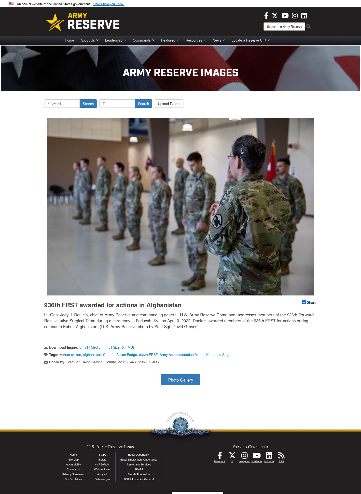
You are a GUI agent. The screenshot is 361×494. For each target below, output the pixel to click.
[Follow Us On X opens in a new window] (232, 457)
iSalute (102, 459)
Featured (168, 40)
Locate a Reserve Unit (249, 40)
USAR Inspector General (139, 479)
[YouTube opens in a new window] (285, 15)
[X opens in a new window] (275, 15)
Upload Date (168, 103)
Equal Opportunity (139, 454)
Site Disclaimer (73, 479)
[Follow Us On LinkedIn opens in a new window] (269, 457)
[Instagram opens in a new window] (295, 15)
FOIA (102, 454)
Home (69, 40)
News (217, 40)
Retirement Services (139, 464)
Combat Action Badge (120, 354)
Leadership (114, 40)
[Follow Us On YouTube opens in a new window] (256, 457)
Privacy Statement (73, 474)
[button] (111, 4)
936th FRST (148, 354)
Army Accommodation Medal (182, 354)
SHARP (138, 469)
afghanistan (92, 354)
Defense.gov (102, 479)
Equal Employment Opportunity (138, 459)
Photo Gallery (180, 380)
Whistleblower (102, 469)
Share (311, 302)
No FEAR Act (102, 464)
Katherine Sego (218, 354)
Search (88, 103)
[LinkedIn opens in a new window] (304, 15)
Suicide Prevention (139, 474)
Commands (142, 40)
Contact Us (73, 469)
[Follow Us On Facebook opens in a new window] (220, 457)
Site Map (73, 459)
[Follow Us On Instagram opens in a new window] (244, 457)
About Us (88, 40)
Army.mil (102, 474)
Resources (194, 40)
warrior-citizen (70, 354)
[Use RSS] (281, 457)
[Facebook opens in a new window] (266, 15)
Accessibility (73, 464)
